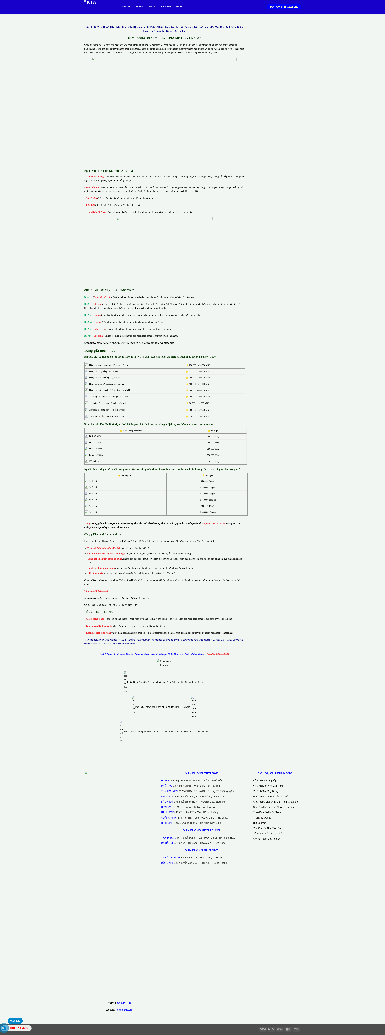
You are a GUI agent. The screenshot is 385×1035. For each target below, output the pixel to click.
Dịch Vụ (152, 7)
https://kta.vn (124, 1009)
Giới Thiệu (139, 7)
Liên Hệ (178, 7)
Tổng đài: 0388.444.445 (213, 523)
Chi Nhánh (166, 7)
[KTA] (99, 7)
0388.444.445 (124, 1003)
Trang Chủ (126, 7)
